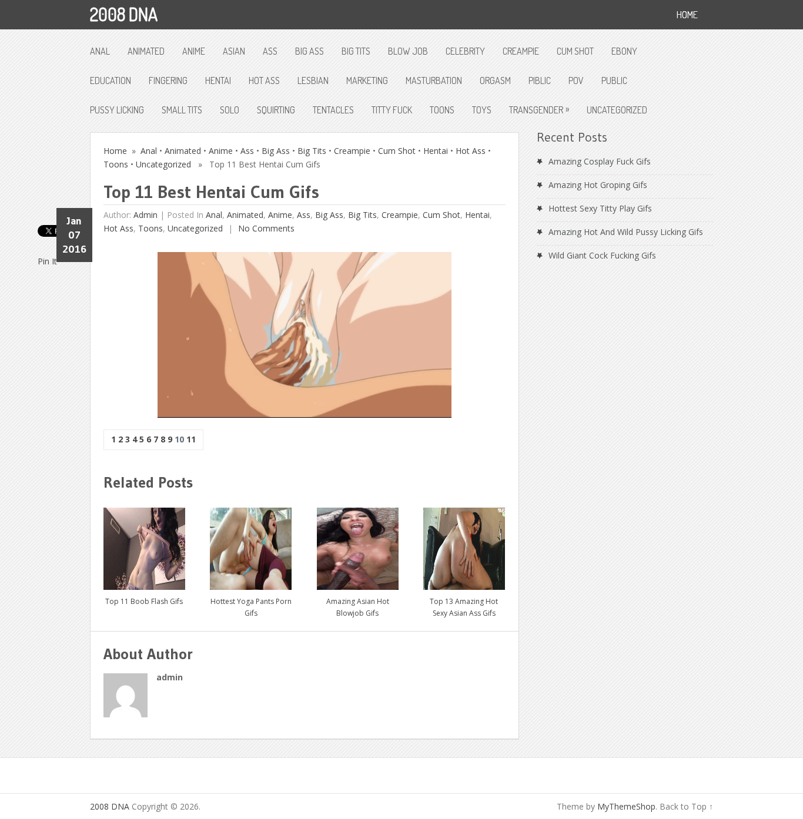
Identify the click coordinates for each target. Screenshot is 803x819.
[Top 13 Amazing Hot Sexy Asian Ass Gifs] (464, 544)
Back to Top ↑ (686, 806)
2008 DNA (124, 14)
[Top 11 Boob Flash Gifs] (144, 544)
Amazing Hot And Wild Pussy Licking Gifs (625, 231)
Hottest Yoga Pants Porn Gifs (251, 607)
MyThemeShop (626, 806)
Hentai (218, 80)
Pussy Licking (117, 110)
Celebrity (465, 51)
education (110, 80)
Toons (442, 110)
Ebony (624, 51)
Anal (100, 51)
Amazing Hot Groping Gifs (597, 184)
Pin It (47, 261)
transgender (539, 109)
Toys (481, 110)
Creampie (521, 51)
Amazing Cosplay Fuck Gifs (599, 161)
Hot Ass (264, 80)
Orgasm (495, 80)
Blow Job (408, 51)
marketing (367, 80)
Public (614, 80)
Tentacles (333, 110)
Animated (146, 51)
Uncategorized (617, 110)
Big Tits (356, 51)
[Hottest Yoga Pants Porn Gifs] (251, 544)
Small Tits (182, 110)
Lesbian (313, 80)
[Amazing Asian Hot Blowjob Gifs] (358, 544)
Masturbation (434, 80)
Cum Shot (575, 51)
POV (576, 80)
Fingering (168, 80)
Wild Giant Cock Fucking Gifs (602, 255)
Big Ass (309, 51)
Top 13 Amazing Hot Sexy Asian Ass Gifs (464, 607)
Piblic (539, 80)
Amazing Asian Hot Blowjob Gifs (357, 607)
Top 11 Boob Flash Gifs (144, 601)
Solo (229, 110)
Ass (270, 51)
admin (145, 214)
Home (115, 150)
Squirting (276, 110)
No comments (265, 228)
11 (191, 439)
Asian (234, 51)
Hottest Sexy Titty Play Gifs (600, 208)
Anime (193, 51)
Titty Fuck (392, 110)
